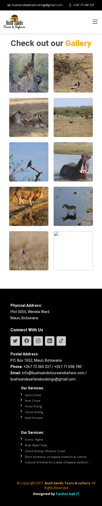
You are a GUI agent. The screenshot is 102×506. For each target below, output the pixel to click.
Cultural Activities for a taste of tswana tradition (56, 462)
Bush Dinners (34, 418)
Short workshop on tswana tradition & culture (56, 457)
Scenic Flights (34, 439)
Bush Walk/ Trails (36, 445)
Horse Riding (33, 406)
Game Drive (33, 395)
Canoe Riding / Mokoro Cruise (45, 451)
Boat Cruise (32, 400)
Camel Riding (34, 412)
